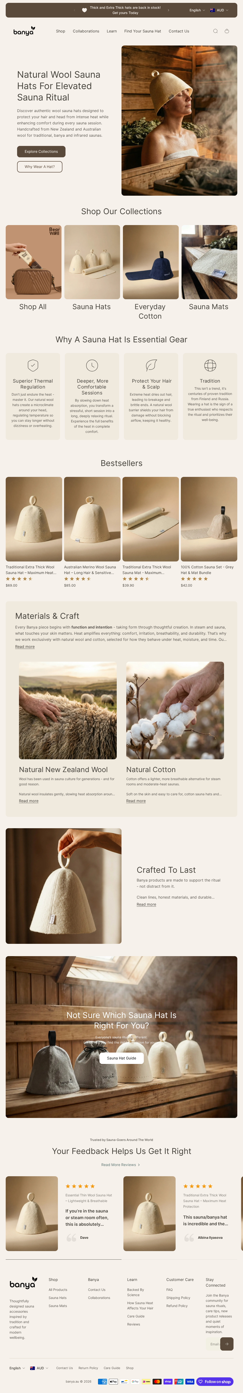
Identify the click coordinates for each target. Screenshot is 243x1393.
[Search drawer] (215, 31)
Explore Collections (41, 151)
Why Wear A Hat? (40, 166)
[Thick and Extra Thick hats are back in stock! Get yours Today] (121, 10)
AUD (40, 1368)
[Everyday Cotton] (151, 276)
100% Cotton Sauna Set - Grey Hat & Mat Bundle (207, 570)
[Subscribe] (227, 1344)
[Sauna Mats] (209, 271)
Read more (25, 646)
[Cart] (227, 31)
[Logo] (24, 31)
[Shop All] (33, 271)
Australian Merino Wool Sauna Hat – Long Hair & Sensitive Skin (90, 570)
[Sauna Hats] (92, 271)
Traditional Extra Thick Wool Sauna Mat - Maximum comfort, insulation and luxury (149, 570)
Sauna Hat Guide (121, 1058)
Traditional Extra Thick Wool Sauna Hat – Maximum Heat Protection (30, 570)
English (15, 1368)
